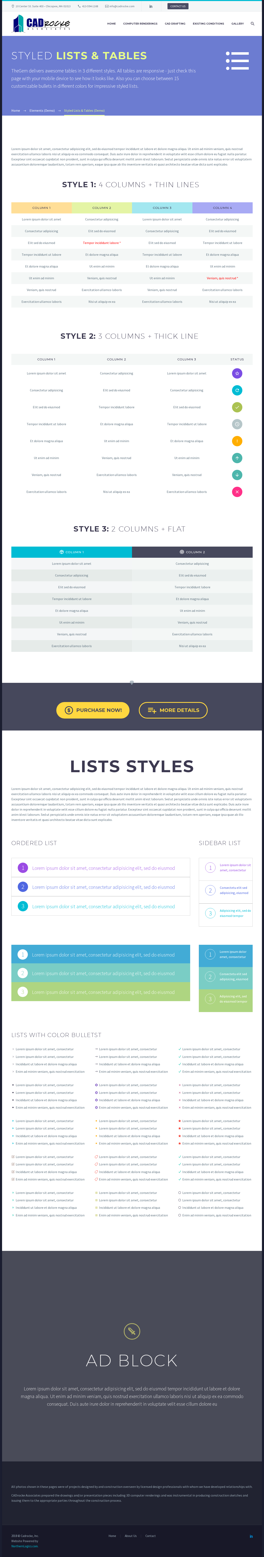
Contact (150, 1536)
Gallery (237, 23)
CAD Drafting (175, 23)
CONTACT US (178, 6)
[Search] (252, 24)
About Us (131, 1536)
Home (111, 23)
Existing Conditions (208, 23)
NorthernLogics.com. (24, 1546)
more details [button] (173, 710)
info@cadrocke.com (122, 6)
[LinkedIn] (151, 6)
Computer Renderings (140, 23)
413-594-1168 (90, 6)
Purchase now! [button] (93, 710)
